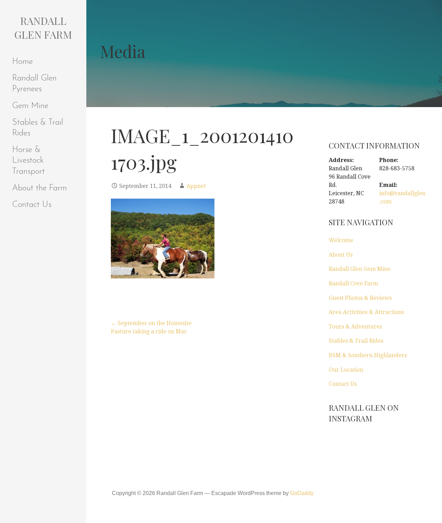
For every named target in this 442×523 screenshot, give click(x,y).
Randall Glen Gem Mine (360, 269)
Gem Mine (30, 106)
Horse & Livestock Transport (28, 160)
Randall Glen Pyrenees (34, 83)
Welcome (341, 240)
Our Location (346, 370)
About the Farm (39, 188)
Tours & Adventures (355, 326)
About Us (341, 254)
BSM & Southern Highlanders (368, 355)
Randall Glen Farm (43, 27)
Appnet (196, 186)
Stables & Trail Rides (37, 127)
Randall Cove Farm (353, 283)
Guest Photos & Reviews (360, 298)
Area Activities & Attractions (366, 312)
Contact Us (31, 205)
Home (22, 62)
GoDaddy (302, 493)
